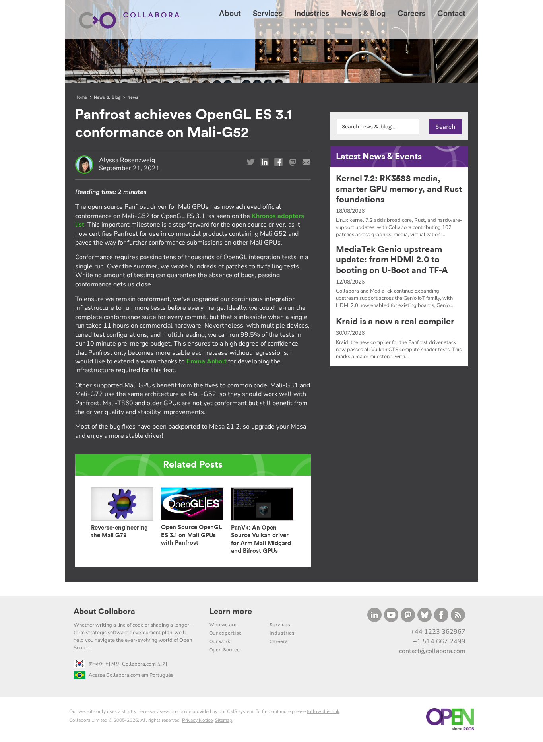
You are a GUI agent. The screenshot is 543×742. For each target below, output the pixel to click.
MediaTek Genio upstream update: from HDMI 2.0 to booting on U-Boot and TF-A (392, 260)
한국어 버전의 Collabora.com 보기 (128, 664)
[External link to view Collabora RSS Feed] (458, 615)
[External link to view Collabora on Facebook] (441, 615)
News (132, 97)
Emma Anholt (206, 361)
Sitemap (223, 720)
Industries (282, 633)
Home (81, 97)
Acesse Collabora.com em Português (131, 675)
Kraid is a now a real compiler (395, 321)
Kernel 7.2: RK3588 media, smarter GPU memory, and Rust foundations (399, 189)
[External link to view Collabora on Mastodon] (408, 615)
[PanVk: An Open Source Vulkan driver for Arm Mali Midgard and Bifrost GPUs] (262, 520)
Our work (219, 641)
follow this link (323, 711)
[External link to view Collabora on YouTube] (391, 615)
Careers (279, 641)
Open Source (224, 650)
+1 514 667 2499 (439, 641)
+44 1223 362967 (438, 631)
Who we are (223, 624)
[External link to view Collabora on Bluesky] (424, 615)
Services (280, 624)
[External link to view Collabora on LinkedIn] (374, 615)
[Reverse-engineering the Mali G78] (122, 520)
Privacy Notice (197, 720)
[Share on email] (306, 162)
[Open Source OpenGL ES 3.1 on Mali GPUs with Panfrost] (192, 520)
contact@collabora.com (432, 651)
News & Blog (107, 97)
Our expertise (225, 633)
